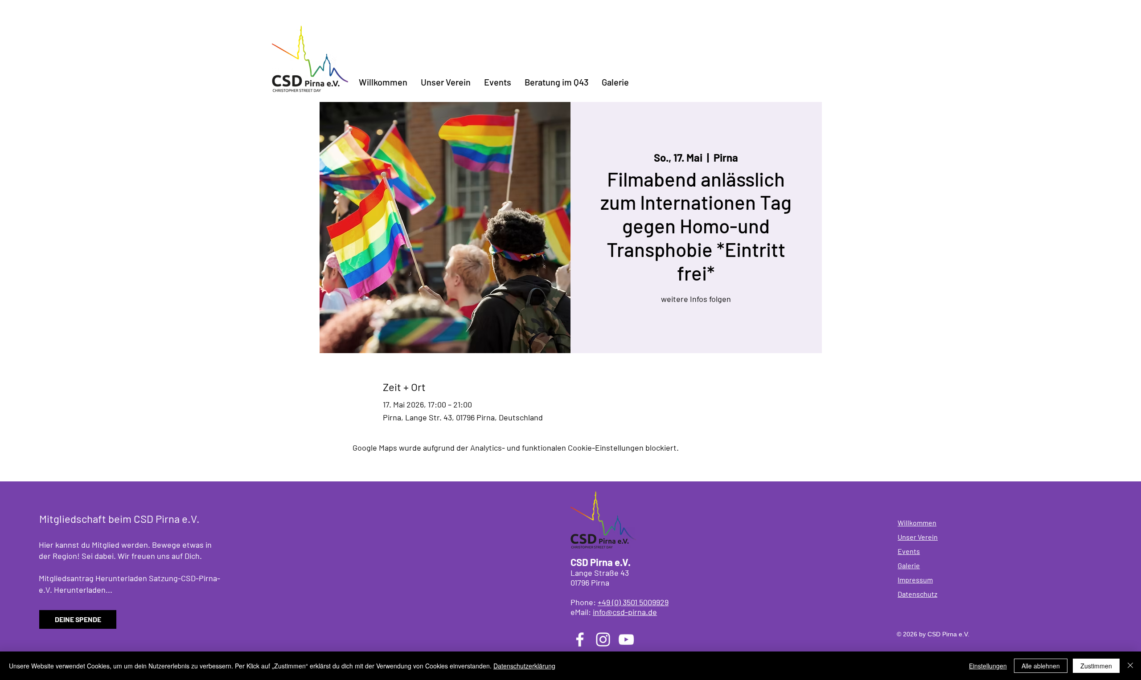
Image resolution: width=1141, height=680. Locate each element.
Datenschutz (917, 594)
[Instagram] (603, 639)
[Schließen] (1130, 666)
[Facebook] (579, 639)
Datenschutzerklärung (524, 665)
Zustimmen (1096, 665)
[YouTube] (626, 639)
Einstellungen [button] (988, 665)
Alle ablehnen (1041, 665)
